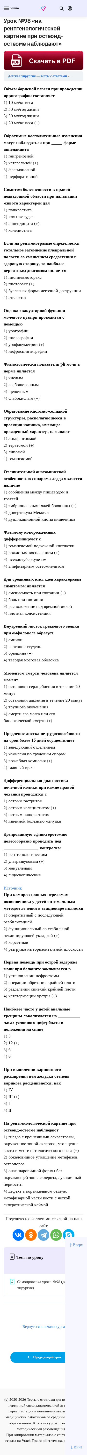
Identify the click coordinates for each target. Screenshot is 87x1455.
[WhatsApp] (56, 1235)
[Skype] (68, 1235)
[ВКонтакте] (18, 1235)
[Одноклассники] (31, 1235)
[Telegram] (43, 1235)
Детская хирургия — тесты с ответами (37, 76)
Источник (13, 888)
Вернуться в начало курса (43, 1326)
